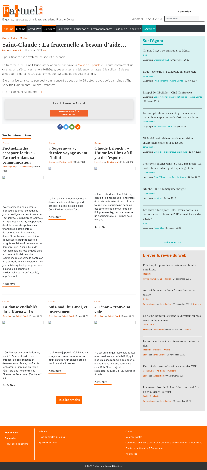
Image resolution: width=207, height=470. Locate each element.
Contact (129, 431)
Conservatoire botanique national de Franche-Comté (178, 97)
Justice (146, 299)
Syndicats (154, 396)
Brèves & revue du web (164, 255)
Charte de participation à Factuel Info (143, 448)
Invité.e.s (158, 198)
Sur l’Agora (153, 41)
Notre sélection (172, 242)
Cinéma (5, 38)
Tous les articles (69, 400)
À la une (43, 431)
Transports (172, 371)
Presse (5, 143)
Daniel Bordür (25, 167)
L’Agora (148, 29)
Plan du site (131, 453)
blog (145, 55)
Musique (24, 38)
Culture (14, 38)
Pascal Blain (159, 228)
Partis (146, 396)
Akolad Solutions (114, 466)
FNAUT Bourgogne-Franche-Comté (170, 177)
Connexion (184, 11)
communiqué (149, 76)
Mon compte (11, 432)
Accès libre (9, 283)
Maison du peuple (89, 65)
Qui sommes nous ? (48, 442)
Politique (157, 350)
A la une (8, 29)
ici (40, 91)
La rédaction (17, 50)
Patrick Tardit (65, 162)
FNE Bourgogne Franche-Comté (168, 81)
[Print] (77, 127)
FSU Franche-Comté (163, 127)
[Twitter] (66, 127)
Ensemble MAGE (161, 60)
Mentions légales (133, 437)
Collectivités (149, 324)
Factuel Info (98, 466)
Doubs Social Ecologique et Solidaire (170, 152)
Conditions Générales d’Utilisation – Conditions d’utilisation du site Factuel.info (163, 442)
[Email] (72, 127)
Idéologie (147, 274)
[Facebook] (60, 127)
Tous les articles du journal (52, 437)
